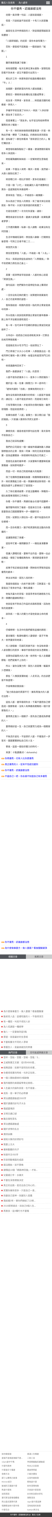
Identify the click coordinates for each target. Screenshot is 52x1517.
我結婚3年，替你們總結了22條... (19, 1201)
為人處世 (23, 3)
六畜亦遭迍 (32, 1474)
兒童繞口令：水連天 (13, 1175)
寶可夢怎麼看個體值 (10, 1498)
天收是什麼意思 (34, 1490)
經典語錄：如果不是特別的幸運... (19, 1067)
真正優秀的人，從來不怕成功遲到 (21, 764)
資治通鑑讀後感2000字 (14, 1098)
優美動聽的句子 (11, 1149)
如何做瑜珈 (6, 1454)
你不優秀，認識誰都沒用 (17, 770)
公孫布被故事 (33, 1478)
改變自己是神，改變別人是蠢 (17, 1195)
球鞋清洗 (31, 1498)
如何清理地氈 (33, 1486)
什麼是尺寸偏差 (8, 1470)
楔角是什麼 (32, 1482)
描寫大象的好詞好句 (13, 1139)
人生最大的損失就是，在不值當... (19, 1088)
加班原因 (5, 1494)
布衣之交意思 (33, 1466)
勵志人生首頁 (8, 3)
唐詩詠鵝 (7, 1134)
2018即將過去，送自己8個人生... (19, 1206)
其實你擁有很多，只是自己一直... (19, 1190)
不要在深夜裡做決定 (13, 1180)
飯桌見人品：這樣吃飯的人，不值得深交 (23, 1016)
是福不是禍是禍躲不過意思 (13, 1458)
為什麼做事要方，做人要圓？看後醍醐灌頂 (26, 948)
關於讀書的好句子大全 (14, 1103)
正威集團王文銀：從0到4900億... (19, 1062)
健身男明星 (32, 1470)
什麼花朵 (5, 1510)
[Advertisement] (26, 805)
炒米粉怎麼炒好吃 (35, 1494)
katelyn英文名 (33, 1510)
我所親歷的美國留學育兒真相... (18, 1083)
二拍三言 (31, 1458)
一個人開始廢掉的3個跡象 (16, 1078)
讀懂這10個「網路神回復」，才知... (20, 1170)
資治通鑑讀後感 (11, 1124)
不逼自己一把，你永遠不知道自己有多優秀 (26, 776)
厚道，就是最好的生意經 (15, 1037)
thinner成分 (7, 1482)
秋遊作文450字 (10, 1154)
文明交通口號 (10, 1114)
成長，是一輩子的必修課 (15, 1093)
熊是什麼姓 (6, 1490)
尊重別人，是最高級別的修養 (17, 1047)
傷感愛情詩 (9, 1108)
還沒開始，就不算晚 (13, 1165)
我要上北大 (9, 1144)
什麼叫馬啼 (6, 1466)
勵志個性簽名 (10, 1119)
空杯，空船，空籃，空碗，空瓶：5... (21, 1057)
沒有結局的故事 (34, 1506)
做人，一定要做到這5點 (15, 1032)
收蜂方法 (5, 1474)
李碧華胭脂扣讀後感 (36, 1462)
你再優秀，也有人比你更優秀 (19, 758)
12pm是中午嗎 (8, 1462)
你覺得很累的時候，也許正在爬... (19, 1073)
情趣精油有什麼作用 (10, 1506)
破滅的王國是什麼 (9, 1486)
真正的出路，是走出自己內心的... (19, 1185)
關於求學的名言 (11, 1129)
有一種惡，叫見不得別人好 (16, 1021)
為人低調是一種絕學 (13, 1027)
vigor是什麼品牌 (34, 1502)
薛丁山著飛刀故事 (9, 1478)
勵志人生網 (36, 1515)
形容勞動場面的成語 (13, 1160)
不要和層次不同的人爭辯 (15, 1042)
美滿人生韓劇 (33, 1454)
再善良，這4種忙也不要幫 (16, 1211)
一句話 (22, 15)
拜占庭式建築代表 (9, 1502)
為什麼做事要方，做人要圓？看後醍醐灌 (23, 1011)
